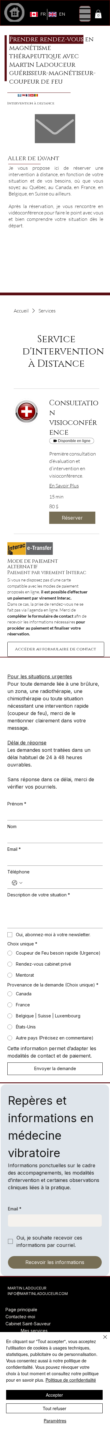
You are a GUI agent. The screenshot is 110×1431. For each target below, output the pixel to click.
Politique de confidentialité (71, 1380)
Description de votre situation (38, 894)
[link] (74, 418)
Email (14, 849)
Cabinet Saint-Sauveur (28, 1323)
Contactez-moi (20, 1316)
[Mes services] (13, 1330)
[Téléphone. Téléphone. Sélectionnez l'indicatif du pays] (17, 883)
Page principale (21, 1309)
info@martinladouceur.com (38, 1293)
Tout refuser (54, 1408)
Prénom (16, 803)
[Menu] (85, 14)
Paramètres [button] (55, 1421)
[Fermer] (101, 1340)
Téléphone (18, 871)
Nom (11, 826)
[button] (98, 14)
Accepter (54, 1395)
